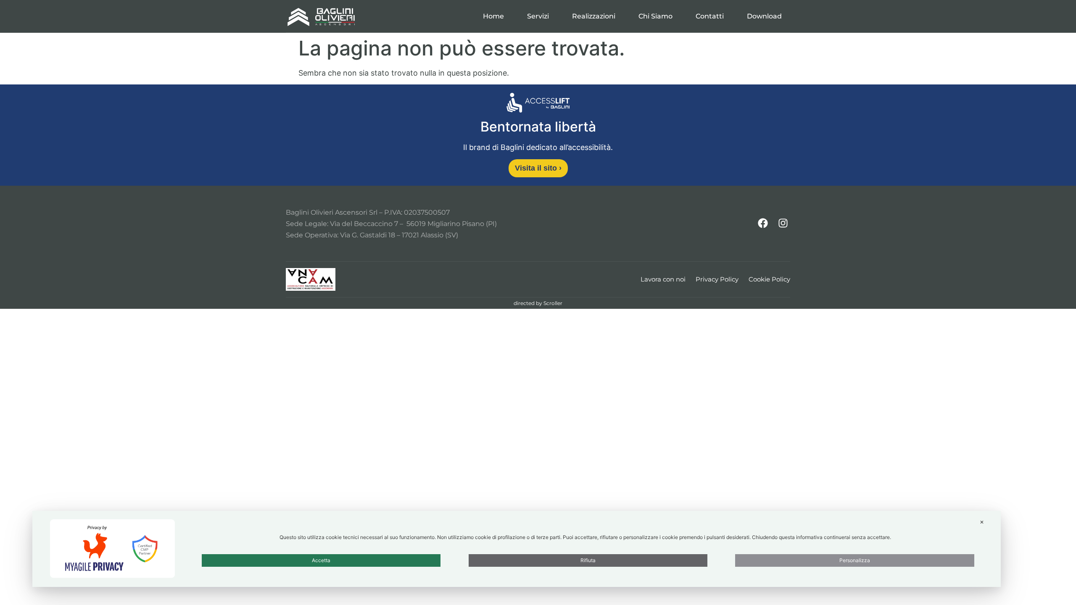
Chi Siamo (655, 16)
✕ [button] (982, 522)
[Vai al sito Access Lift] (538, 104)
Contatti (710, 16)
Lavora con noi (663, 279)
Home (493, 16)
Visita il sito (538, 168)
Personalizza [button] (854, 560)
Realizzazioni (593, 16)
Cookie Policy (769, 279)
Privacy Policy (717, 279)
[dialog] (516, 549)
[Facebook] (763, 223)
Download (764, 16)
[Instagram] (783, 223)
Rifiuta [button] (588, 560)
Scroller (552, 303)
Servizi (538, 16)
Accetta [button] (321, 560)
